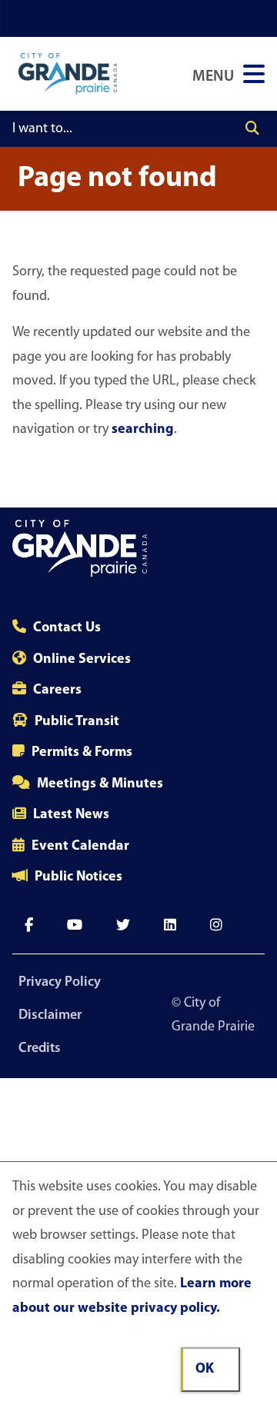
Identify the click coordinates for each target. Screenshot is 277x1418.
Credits (39, 1049)
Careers (57, 690)
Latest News (71, 815)
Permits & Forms (82, 753)
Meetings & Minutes (100, 784)
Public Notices (78, 877)
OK (204, 1369)
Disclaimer (50, 1016)
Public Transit (77, 722)
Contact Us (67, 628)
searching (143, 430)
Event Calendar (80, 847)
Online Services (82, 660)
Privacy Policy (59, 983)
